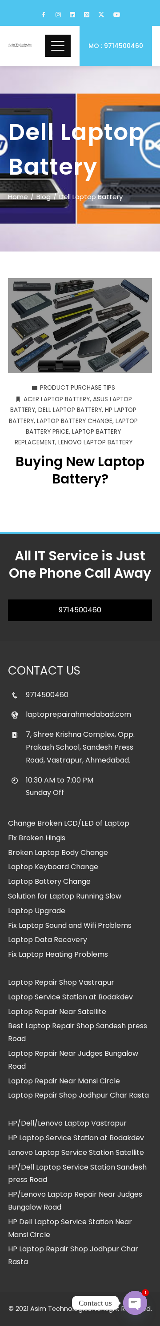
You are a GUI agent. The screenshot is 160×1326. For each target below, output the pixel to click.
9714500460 (80, 610)
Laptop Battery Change (74, 421)
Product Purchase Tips (77, 387)
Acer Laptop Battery (57, 399)
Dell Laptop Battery (70, 410)
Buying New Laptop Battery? (80, 470)
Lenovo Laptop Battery (95, 442)
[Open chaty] (135, 1303)
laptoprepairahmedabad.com (78, 714)
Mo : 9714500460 (115, 45)
